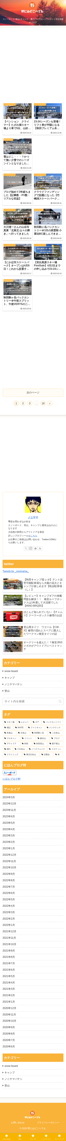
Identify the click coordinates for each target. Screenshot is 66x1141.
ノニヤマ (33, 517)
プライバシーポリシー (48, 1122)
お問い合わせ (18, 1122)
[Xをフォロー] (26, 548)
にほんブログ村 (12, 778)
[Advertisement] (33, 66)
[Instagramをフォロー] (31, 548)
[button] (60, 701)
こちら (34, 535)
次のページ (33, 392)
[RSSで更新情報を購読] (40, 548)
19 (43, 403)
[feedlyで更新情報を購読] (35, 548)
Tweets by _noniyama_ (16, 571)
